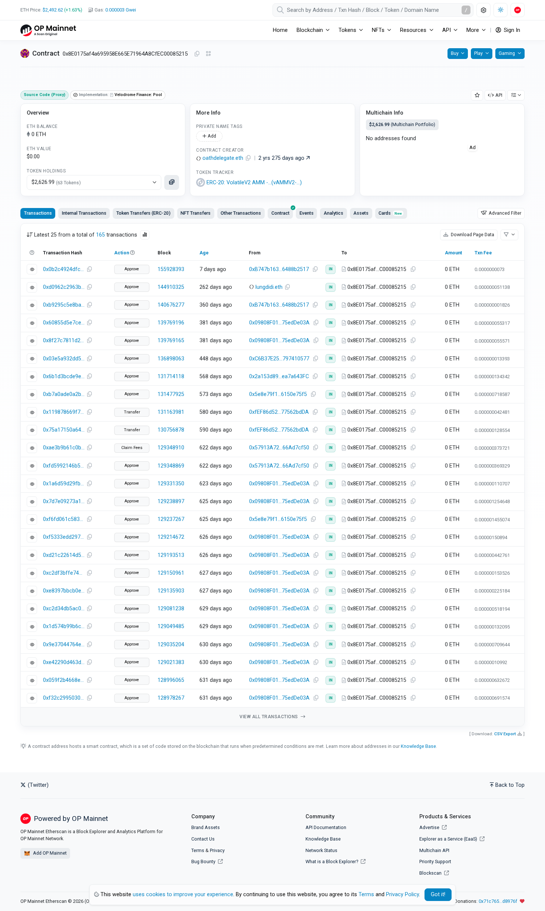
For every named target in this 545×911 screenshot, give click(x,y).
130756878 (171, 430)
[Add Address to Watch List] (477, 95)
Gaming (507, 53)
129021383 (171, 662)
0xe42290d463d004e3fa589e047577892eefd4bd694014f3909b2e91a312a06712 (64, 662)
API (498, 95)
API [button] (446, 30)
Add (211, 136)
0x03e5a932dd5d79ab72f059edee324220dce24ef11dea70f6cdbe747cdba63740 (64, 359)
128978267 (171, 698)
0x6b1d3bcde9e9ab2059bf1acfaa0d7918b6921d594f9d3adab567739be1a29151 (64, 376)
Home (280, 30)
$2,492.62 (53, 10)
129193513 (171, 555)
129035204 (171, 644)
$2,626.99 (56, 182)
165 (100, 235)
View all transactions (269, 716)
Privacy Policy (402, 894)
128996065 (171, 680)
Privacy (217, 850)
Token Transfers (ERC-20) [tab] (143, 213)
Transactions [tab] (38, 213)
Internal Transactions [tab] (84, 213)
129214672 (171, 537)
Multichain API (434, 850)
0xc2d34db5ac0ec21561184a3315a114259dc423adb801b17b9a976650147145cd (64, 608)
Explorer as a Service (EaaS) (448, 839)
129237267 (171, 519)
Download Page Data (472, 234)
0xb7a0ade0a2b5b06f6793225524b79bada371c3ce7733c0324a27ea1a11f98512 (64, 394)
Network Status (321, 850)
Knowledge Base (418, 746)
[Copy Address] (197, 54)
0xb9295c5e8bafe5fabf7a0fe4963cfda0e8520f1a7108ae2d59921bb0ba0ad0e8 (64, 305)
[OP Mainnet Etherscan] (48, 30)
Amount (453, 252)
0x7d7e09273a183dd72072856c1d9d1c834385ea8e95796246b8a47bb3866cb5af (64, 501)
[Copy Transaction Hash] (89, 269)
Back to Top (510, 785)
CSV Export (505, 733)
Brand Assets (205, 827)
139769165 (171, 340)
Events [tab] (307, 213)
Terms (197, 850)
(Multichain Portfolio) (402, 124)
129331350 (171, 484)
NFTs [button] (378, 30)
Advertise (429, 827)
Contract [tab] (280, 213)
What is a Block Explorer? (332, 861)
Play (478, 53)
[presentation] (280, 213)
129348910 (171, 448)
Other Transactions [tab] (241, 213)
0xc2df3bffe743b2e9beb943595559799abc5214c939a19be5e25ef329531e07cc (64, 573)
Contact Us (203, 839)
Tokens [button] (347, 30)
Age (204, 252)
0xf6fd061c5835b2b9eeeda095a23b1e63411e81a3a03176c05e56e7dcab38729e (64, 519)
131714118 (171, 376)
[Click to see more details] (171, 182)
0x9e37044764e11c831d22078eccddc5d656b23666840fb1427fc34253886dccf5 (64, 644)
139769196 (171, 323)
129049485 (171, 626)
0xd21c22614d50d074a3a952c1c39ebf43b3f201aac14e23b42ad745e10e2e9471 (64, 555)
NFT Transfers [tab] (196, 213)
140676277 (171, 305)
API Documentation (325, 827)
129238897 (171, 501)
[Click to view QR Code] (208, 54)
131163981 (171, 412)
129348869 (171, 466)
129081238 (171, 608)
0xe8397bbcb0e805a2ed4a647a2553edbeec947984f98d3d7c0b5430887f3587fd (64, 591)
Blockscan (431, 873)
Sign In (511, 30)
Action (121, 252)
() (254, 182)
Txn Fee (483, 252)
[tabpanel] (272, 474)
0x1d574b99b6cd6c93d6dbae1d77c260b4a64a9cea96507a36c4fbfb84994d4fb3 (64, 626)
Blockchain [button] (310, 30)
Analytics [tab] (333, 213)
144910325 (171, 287)
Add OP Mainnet (49, 853)
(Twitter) (37, 785)
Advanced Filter (504, 213)
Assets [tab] (361, 213)
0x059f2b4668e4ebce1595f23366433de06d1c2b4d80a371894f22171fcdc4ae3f (64, 680)
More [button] (472, 30)
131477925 (171, 394)
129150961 (171, 573)
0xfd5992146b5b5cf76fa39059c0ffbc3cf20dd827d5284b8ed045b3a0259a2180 (64, 466)
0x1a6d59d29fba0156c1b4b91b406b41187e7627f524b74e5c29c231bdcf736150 (64, 484)
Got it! (438, 894)
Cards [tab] (390, 213)
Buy (455, 53)
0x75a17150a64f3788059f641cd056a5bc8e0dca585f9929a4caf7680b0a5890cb (64, 430)
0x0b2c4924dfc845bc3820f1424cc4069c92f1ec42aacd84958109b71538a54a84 (64, 269)
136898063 (171, 359)
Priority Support (435, 861)
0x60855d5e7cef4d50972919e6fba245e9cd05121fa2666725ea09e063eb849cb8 (64, 323)
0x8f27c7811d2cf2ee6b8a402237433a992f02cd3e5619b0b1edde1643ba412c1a (64, 340)
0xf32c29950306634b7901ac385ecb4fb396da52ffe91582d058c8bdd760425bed (64, 698)
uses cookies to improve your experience (183, 894)
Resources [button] (413, 30)
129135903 (171, 591)
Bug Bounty (203, 861)
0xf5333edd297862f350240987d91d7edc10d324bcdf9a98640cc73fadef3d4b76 (64, 537)
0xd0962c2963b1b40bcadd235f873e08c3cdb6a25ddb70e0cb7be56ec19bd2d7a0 (64, 287)
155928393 (171, 269)
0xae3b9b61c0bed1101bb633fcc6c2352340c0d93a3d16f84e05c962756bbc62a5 (64, 448)
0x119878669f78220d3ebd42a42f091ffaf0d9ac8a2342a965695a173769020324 (64, 412)
